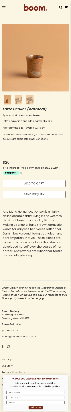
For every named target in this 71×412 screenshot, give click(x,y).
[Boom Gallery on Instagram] (8, 347)
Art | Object (8, 359)
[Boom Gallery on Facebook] (2, 347)
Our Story (7, 366)
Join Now (35, 407)
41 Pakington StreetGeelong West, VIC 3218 (15, 316)
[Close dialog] (65, 377)
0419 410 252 (12, 330)
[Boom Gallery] (35, 7)
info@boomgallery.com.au (21, 336)
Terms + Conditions (13, 372)
